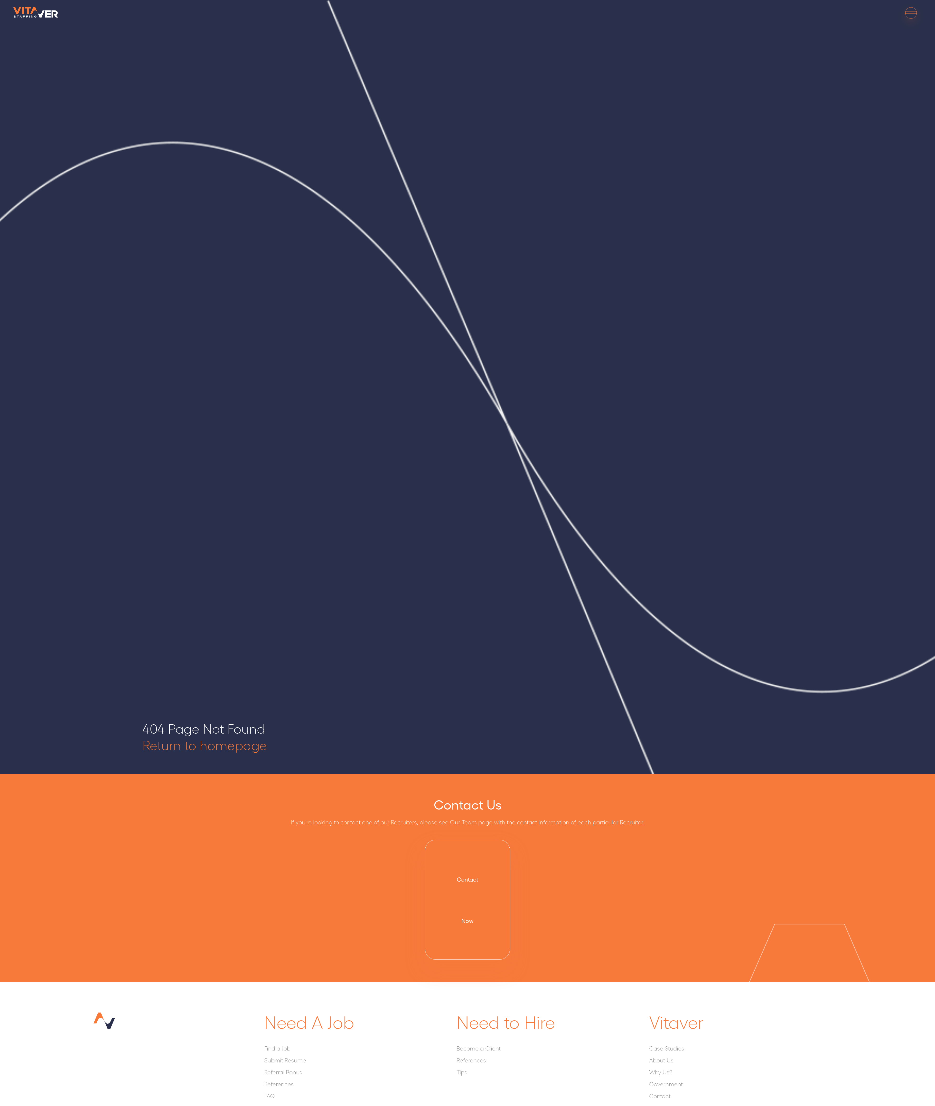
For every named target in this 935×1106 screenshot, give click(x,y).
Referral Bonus (283, 1072)
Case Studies (666, 1048)
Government (666, 1084)
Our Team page (471, 822)
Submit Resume (285, 1060)
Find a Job (277, 1048)
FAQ (269, 1096)
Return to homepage (204, 744)
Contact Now (467, 899)
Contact (660, 1096)
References (279, 1084)
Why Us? (660, 1072)
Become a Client (479, 1048)
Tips (462, 1072)
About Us (661, 1060)
